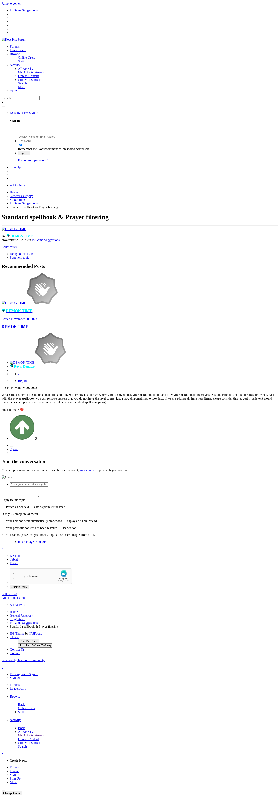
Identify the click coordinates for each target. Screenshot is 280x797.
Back (21, 704)
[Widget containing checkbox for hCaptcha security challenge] (41, 576)
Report (22, 381)
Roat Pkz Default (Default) (35, 645)
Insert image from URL (33, 542)
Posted (19, 319)
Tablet (14, 559)
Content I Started (29, 79)
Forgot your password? (33, 160)
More (21, 87)
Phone (14, 563)
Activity (15, 65)
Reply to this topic (21, 254)
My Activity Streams (31, 72)
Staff (21, 61)
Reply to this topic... (15, 500)
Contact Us (17, 649)
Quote (14, 449)
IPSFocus (35, 633)
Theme (14, 637)
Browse (15, 54)
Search (22, 83)
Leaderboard (18, 50)
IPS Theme (17, 633)
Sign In (24, 153)
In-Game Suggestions (46, 240)
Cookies (15, 653)
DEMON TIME (15, 326)
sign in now (87, 470)
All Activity (25, 68)
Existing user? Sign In (25, 112)
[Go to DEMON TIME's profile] (14, 229)
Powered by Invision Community (23, 660)
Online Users (26, 57)
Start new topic (19, 257)
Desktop (15, 555)
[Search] (3, 106)
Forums (15, 46)
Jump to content (12, 3)
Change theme (11, 793)
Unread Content (28, 76)
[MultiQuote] (11, 446)
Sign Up (15, 167)
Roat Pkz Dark (28, 641)
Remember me (27, 149)
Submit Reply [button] (19, 586)
